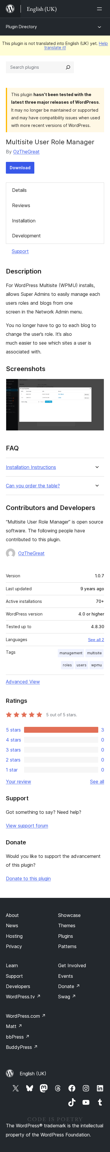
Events (65, 976)
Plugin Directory (21, 26)
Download (20, 167)
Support (20, 251)
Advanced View (23, 682)
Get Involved (72, 965)
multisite (94, 653)
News (12, 925)
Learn (12, 965)
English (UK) (33, 1073)
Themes (66, 925)
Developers (18, 986)
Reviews (21, 205)
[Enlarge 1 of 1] (96, 387)
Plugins (65, 936)
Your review (18, 781)
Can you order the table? (33, 486)
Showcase (69, 915)
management (71, 653)
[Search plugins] (68, 67)
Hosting (14, 936)
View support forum (27, 826)
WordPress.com (26, 1016)
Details (19, 190)
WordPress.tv (23, 997)
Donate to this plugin (28, 878)
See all (97, 781)
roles (67, 665)
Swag (67, 997)
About (12, 915)
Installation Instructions (31, 467)
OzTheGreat (26, 152)
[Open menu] (100, 9)
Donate (69, 986)
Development (26, 236)
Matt (14, 1026)
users (82, 665)
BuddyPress (22, 1047)
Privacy (14, 946)
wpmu (96, 665)
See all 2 (96, 639)
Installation (23, 221)
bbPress (18, 1037)
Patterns (67, 946)
